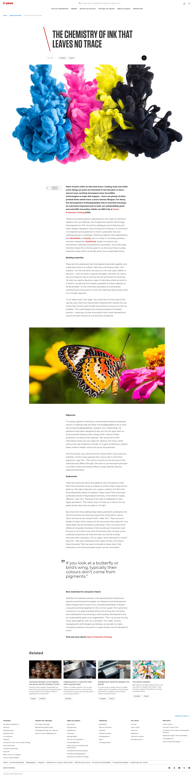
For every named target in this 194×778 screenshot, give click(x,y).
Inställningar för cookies (139, 762)
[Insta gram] (174, 768)
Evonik (87, 238)
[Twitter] (184, 768)
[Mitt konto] (184, 3)
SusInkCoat (90, 241)
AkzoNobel (75, 238)
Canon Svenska (9, 768)
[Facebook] (169, 768)
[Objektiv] (78, 9)
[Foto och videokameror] (69, 9)
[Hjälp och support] (131, 9)
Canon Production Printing (99, 637)
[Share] (144, 57)
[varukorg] (189, 3)
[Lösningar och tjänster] (115, 9)
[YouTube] (189, 768)
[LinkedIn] (179, 768)
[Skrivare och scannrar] (96, 9)
